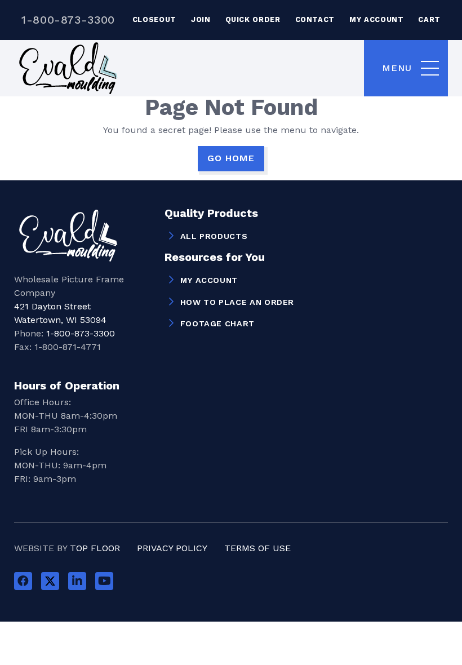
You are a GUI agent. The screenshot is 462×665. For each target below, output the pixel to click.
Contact (315, 19)
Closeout (154, 19)
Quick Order (253, 19)
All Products (214, 236)
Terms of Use (257, 548)
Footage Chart (217, 323)
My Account (376, 19)
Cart (429, 19)
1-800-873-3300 (68, 19)
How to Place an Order (237, 302)
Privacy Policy (172, 548)
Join (201, 19)
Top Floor (95, 548)
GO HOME (231, 158)
